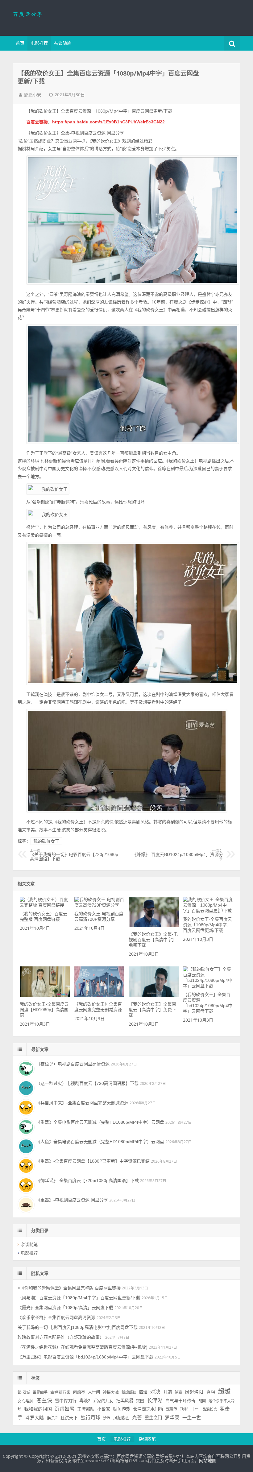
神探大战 (111, 1392)
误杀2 (52, 1418)
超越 (224, 1391)
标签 (35, 1377)
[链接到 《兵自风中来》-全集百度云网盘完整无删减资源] (25, 1106)
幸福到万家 (60, 1392)
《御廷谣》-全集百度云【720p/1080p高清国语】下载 (87, 1180)
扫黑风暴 (124, 1400)
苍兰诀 (44, 1401)
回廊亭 (79, 1392)
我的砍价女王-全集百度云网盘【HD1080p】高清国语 (44, 1010)
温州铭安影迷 (53, 17)
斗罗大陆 (34, 1417)
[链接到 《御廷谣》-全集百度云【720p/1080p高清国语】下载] (25, 1184)
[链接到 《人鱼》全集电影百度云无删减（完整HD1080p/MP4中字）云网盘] (25, 1145)
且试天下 (69, 1418)
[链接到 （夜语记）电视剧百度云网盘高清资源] (25, 1068)
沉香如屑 (64, 1409)
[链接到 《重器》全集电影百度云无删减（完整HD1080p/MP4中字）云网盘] (25, 1126)
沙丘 (106, 1418)
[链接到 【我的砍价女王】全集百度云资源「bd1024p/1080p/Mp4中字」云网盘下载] (208, 985)
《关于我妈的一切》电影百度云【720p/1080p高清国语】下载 (74, 855)
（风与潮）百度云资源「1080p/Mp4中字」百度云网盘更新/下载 (79, 1297)
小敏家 (103, 1409)
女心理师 (26, 1401)
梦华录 (172, 1417)
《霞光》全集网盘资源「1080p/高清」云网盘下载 (65, 1307)
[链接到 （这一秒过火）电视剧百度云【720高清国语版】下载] (25, 1087)
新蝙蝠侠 (129, 1392)
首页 (20, 43)
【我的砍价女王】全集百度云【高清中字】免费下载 (152, 1010)
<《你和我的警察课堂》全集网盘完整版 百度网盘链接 (69, 1287)
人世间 (94, 1392)
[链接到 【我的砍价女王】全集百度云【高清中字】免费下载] (154, 995)
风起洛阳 (194, 1392)
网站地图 (207, 1460)
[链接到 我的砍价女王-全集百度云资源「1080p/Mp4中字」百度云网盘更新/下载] (208, 910)
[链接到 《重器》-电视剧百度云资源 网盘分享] (25, 1204)
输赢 (178, 1392)
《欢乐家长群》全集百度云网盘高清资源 (56, 1317)
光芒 (137, 1417)
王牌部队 (85, 1409)
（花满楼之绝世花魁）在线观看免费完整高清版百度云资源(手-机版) (82, 1347)
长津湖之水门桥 (148, 1409)
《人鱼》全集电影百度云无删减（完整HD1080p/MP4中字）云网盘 (100, 1141)
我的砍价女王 (46, 841)
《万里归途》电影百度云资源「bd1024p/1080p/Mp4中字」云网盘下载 (85, 1356)
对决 (155, 1392)
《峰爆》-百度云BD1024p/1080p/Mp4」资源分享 (177, 855)
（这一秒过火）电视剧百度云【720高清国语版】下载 (87, 1083)
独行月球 (90, 1417)
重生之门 (153, 1417)
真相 (210, 1392)
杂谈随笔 (62, 43)
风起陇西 (121, 1418)
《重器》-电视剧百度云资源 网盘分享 (72, 1199)
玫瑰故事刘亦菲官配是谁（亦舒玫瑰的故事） (61, 1337)
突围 (140, 1401)
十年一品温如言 (204, 1409)
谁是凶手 (40, 1392)
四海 (143, 1392)
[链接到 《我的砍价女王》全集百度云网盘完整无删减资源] (99, 995)
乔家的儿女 (103, 1401)
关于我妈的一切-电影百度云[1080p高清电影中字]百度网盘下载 (78, 1327)
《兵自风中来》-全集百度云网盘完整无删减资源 (82, 1102)
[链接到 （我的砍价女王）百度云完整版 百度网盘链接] (45, 905)
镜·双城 (24, 1392)
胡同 (202, 1401)
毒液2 (84, 1400)
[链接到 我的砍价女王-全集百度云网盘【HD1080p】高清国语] (45, 995)
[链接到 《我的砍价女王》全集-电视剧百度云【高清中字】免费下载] (154, 925)
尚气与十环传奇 (180, 1401)
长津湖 (155, 1400)
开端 (167, 1392)
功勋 (184, 1409)
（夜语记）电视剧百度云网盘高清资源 (73, 1063)
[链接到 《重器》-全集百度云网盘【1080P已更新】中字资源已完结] (25, 1165)
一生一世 (191, 1417)
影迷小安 (32, 94)
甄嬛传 (171, 1409)
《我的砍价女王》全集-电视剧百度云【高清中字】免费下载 (153, 940)
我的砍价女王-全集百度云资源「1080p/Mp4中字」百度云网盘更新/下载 (207, 925)
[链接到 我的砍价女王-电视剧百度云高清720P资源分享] (99, 905)
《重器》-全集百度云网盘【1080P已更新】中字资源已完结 (93, 1161)
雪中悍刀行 (66, 1400)
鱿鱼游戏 (121, 1409)
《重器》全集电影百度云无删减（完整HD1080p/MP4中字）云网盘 (100, 1122)
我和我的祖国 (38, 1409)
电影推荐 (39, 43)
